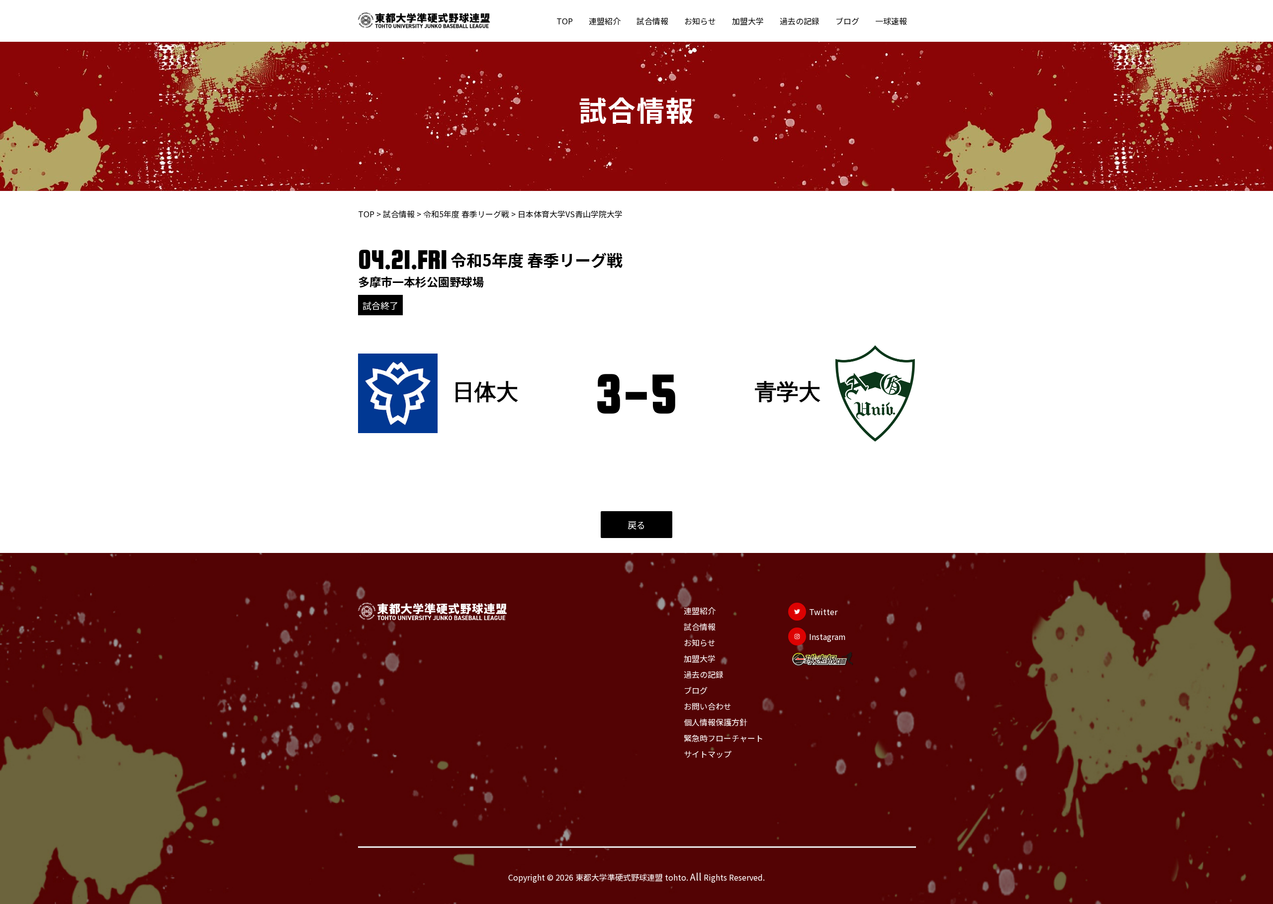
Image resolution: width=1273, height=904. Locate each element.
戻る (636, 524)
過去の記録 (799, 21)
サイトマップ (707, 754)
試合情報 (652, 21)
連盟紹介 (605, 21)
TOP (564, 21)
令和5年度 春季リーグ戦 (466, 214)
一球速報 (891, 21)
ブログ (847, 21)
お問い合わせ (707, 706)
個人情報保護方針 (715, 722)
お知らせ (700, 21)
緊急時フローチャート (723, 738)
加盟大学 (748, 21)
